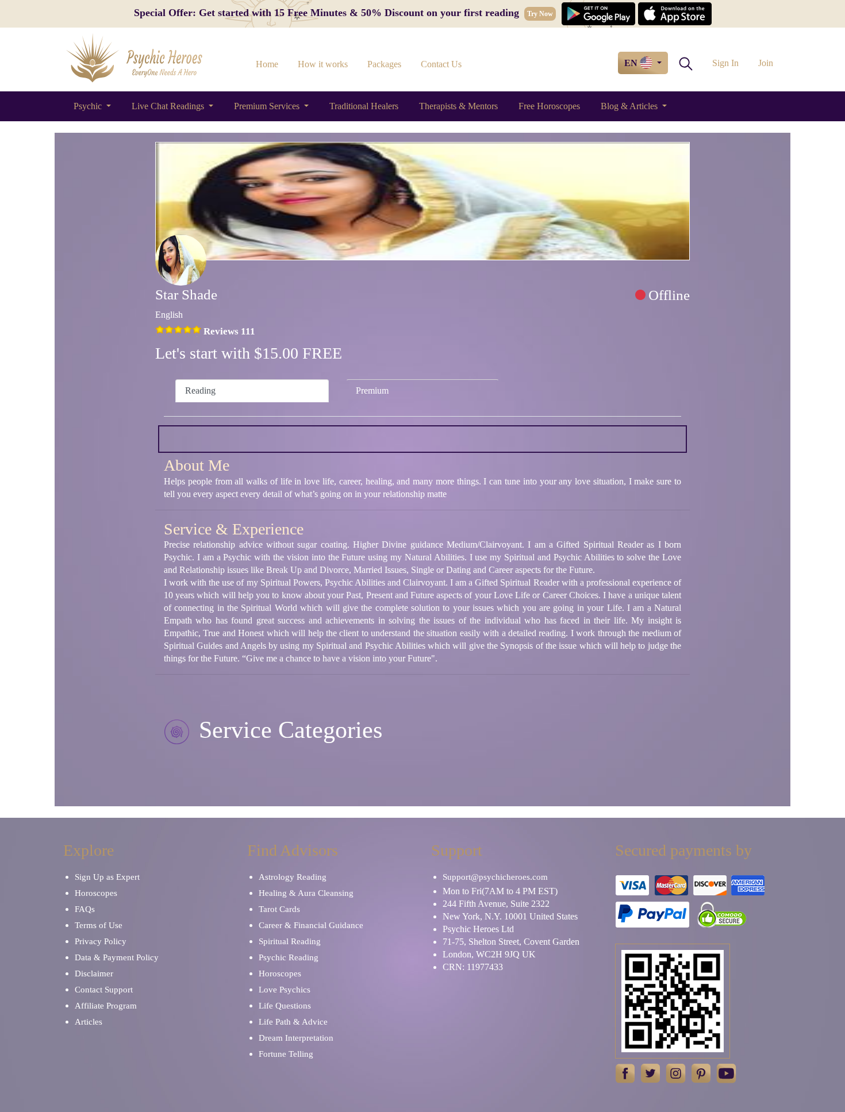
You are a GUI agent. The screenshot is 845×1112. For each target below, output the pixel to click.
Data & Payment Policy (117, 957)
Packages (384, 64)
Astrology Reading (293, 877)
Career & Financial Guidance (311, 925)
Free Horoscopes (549, 106)
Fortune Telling (286, 1054)
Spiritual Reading (290, 941)
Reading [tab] (200, 390)
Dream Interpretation (296, 1037)
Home (267, 64)
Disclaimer (94, 973)
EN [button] (632, 63)
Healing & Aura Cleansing (306, 893)
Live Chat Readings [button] (169, 106)
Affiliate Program (106, 1005)
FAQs (85, 909)
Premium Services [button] (268, 106)
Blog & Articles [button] (630, 106)
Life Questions (285, 1005)
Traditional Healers (363, 106)
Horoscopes (96, 893)
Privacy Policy (100, 941)
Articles (88, 1021)
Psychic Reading (288, 957)
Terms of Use (98, 925)
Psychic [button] (89, 106)
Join (765, 63)
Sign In (725, 63)
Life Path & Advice (293, 1021)
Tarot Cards (279, 909)
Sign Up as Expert (107, 877)
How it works (323, 64)
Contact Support (104, 989)
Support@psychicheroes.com (495, 877)
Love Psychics (284, 989)
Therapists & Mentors (458, 106)
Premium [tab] (372, 390)
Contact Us (441, 64)
